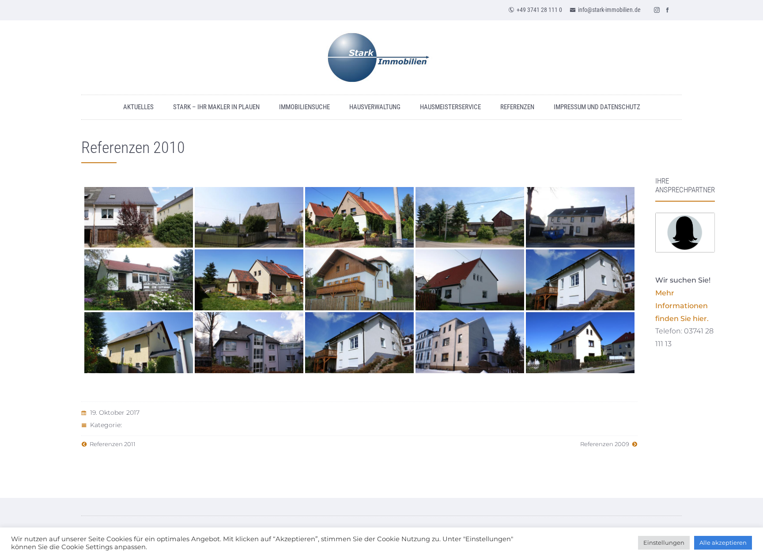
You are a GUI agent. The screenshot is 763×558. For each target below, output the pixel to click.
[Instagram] (657, 9)
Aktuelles (138, 107)
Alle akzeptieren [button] (723, 542)
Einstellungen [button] (663, 542)
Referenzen (517, 107)
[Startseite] (381, 57)
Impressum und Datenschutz (597, 107)
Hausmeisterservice (450, 107)
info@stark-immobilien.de (609, 9)
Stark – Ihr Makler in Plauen (216, 107)
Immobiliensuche (304, 107)
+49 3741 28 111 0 (539, 9)
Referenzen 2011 (111, 443)
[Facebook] (667, 9)
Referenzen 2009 (606, 443)
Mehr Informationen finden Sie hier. (682, 306)
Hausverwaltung (374, 107)
